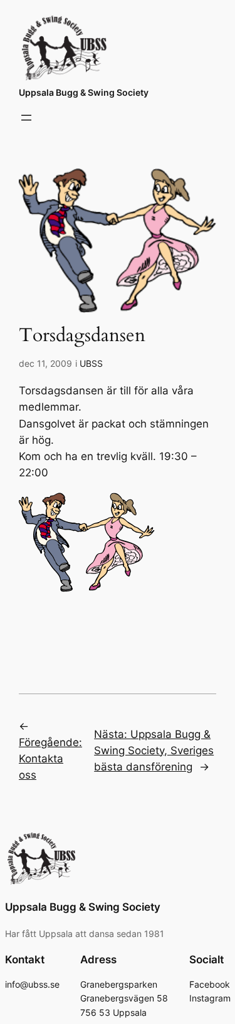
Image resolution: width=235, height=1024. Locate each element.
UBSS (91, 363)
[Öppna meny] (26, 117)
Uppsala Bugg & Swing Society (84, 92)
